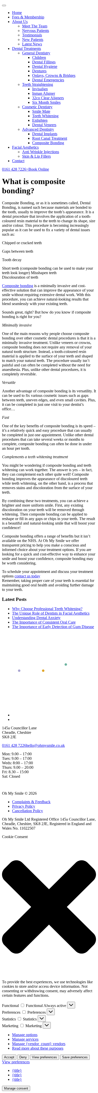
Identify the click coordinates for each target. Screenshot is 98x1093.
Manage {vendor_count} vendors (38, 1044)
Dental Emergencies (48, 80)
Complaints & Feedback (31, 802)
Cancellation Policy (27, 811)
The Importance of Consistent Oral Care (44, 622)
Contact (18, 161)
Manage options (24, 1035)
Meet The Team (34, 26)
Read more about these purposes (37, 1048)
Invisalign (40, 89)
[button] (49, 907)
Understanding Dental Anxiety (36, 618)
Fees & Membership (28, 17)
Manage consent (16, 1088)
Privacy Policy (23, 806)
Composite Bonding (48, 143)
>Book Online (37, 169)
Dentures (39, 71)
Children (39, 57)
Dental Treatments (26, 48)
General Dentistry (36, 53)
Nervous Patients (35, 30)
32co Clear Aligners (48, 98)
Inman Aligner (43, 93)
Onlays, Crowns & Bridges (53, 75)
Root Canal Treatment (49, 138)
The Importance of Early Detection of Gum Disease (53, 627)
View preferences (44, 1057)
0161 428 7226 (14, 169)
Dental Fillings (44, 62)
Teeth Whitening (45, 116)
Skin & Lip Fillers (36, 156)
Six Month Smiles (46, 102)
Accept (9, 1057)
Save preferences (75, 1057)
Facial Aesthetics (25, 147)
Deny (23, 1057)
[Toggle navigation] (4, 5)
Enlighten (39, 120)
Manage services (25, 1039)
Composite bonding (17, 286)
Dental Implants (44, 134)
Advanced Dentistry (38, 129)
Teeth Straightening (37, 84)
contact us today (27, 576)
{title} (17, 1070)
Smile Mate (41, 111)
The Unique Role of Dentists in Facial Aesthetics (50, 613)
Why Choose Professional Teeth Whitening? (47, 609)
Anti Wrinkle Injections (40, 152)
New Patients (32, 39)
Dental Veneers (44, 125)
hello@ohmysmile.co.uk (45, 745)
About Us (20, 21)
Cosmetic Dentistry (37, 107)
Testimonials (32, 35)
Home (17, 12)
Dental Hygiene (44, 66)
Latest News (32, 44)
